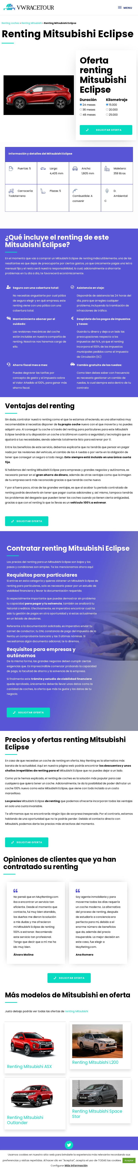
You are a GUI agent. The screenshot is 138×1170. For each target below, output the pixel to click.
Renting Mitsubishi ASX (29, 1066)
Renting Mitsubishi (32, 23)
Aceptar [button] (129, 1160)
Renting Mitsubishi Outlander (25, 1120)
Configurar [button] (57, 1165)
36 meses (89, 110)
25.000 (113, 115)
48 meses (89, 115)
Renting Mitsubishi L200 (95, 1062)
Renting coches (10, 23)
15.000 (113, 105)
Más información (76, 1165)
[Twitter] (69, 1145)
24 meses (89, 105)
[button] (106, 130)
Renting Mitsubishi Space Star (97, 1113)
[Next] (67, 95)
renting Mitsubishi (76, 1011)
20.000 (113, 110)
